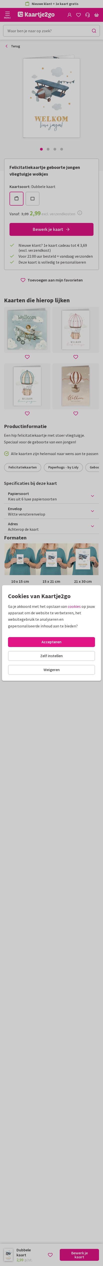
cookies (74, 606)
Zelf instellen (51, 655)
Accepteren (52, 641)
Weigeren (52, 669)
